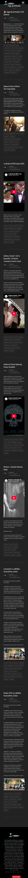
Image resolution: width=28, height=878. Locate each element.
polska (10, 234)
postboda (14, 58)
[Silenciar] (20, 42)
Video (5, 67)
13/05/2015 (15, 575)
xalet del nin (14, 72)
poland (18, 231)
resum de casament (8, 61)
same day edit (16, 61)
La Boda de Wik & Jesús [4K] (14, 163)
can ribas (11, 47)
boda (17, 45)
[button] (14, 40)
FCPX (15, 228)
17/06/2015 (15, 473)
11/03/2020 (15, 93)
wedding (12, 69)
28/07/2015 (15, 371)
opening (19, 442)
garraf (5, 665)
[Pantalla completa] (22, 42)
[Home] (9, 3)
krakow (5, 231)
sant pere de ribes (14, 144)
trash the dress (18, 64)
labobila (12, 17)
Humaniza (12, 869)
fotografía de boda (7, 56)
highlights (19, 228)
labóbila (14, 56)
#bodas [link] (12, 24)
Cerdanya (21, 336)
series (19, 447)
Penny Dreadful (15, 445)
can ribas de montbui (19, 47)
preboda (19, 58)
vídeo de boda (20, 67)
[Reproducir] (5, 42)
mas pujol (15, 665)
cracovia (20, 225)
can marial (6, 47)
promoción (16, 141)
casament (13, 50)
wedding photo (7, 72)
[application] (14, 39)
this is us (16, 147)
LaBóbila (16, 869)
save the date (6, 64)
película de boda (7, 58)
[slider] (12, 42)
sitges (12, 64)
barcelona (6, 45)
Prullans (10, 342)
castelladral (19, 50)
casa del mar (6, 50)
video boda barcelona (12, 67)
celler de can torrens (8, 547)
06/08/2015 (15, 265)
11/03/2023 (15, 18)
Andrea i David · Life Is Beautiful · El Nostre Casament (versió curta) (12, 258)
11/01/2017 (15, 167)
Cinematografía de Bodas (15, 20)
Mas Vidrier (20, 56)
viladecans (6, 69)
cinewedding (6, 53)
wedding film (17, 69)
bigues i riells (12, 45)
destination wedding (15, 53)
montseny (6, 668)
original (11, 339)
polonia (5, 234)
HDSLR (9, 442)
